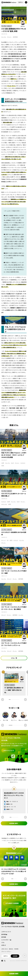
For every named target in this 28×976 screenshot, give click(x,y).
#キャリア (9, 578)
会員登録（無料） (14, 973)
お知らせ (3, 945)
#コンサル (3, 36)
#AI (7, 540)
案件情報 (3, 934)
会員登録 (15, 956)
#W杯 (2, 465)
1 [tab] (10, 699)
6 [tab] (18, 699)
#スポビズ (23, 463)
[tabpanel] (14, 683)
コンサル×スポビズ (6, 26)
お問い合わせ (4, 948)
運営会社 (11, 948)
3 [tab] (13, 699)
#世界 (2, 463)
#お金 (12, 463)
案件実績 (3, 937)
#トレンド (3, 540)
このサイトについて (6, 931)
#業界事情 (15, 36)
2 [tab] (11, 699)
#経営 (9, 504)
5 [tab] (17, 699)
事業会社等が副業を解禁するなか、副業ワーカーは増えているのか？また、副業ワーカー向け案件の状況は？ (13, 871)
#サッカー (9, 36)
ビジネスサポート (5, 939)
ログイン (6, 956)
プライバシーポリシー (6, 951)
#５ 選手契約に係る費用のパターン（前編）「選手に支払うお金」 (14, 690)
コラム (3, 942)
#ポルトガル (4, 504)
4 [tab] (15, 699)
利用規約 (16, 948)
